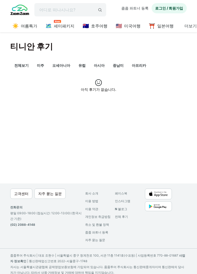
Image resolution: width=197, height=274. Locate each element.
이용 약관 (91, 209)
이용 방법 (91, 201)
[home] (19, 10)
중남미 (118, 65)
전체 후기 (121, 217)
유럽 (82, 65)
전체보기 (21, 65)
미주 (40, 65)
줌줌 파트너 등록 (135, 8)
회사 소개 (91, 193)
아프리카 (139, 65)
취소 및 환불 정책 (97, 225)
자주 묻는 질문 (95, 240)
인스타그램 (122, 201)
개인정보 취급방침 (98, 217)
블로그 (121, 209)
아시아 (99, 65)
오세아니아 (61, 65)
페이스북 (121, 193)
